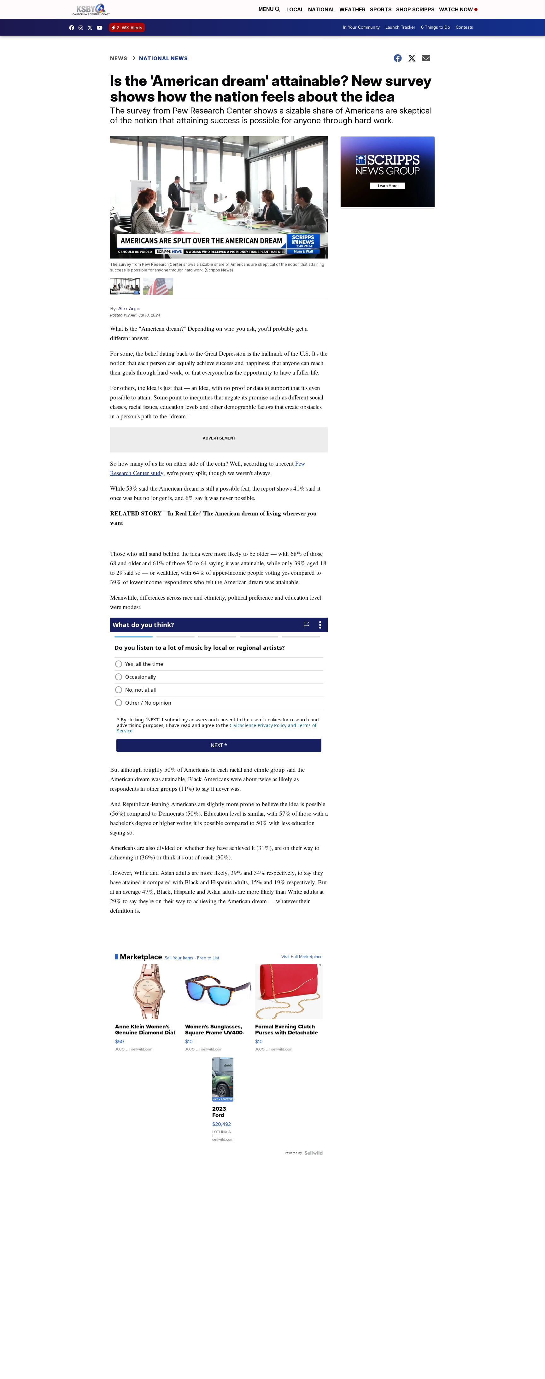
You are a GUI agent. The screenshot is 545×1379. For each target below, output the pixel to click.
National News (163, 58)
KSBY (91, 27)
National (321, 9)
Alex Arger (129, 308)
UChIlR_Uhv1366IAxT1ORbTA (101, 27)
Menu (267, 9)
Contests (464, 27)
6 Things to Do (435, 27)
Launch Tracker (400, 27)
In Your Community (361, 27)
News (118, 58)
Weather (352, 9)
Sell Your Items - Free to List (192, 958)
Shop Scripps (415, 9)
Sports (381, 9)
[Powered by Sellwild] (313, 1153)
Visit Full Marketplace (302, 957)
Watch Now (456, 9)
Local (295, 9)
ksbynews (73, 27)
